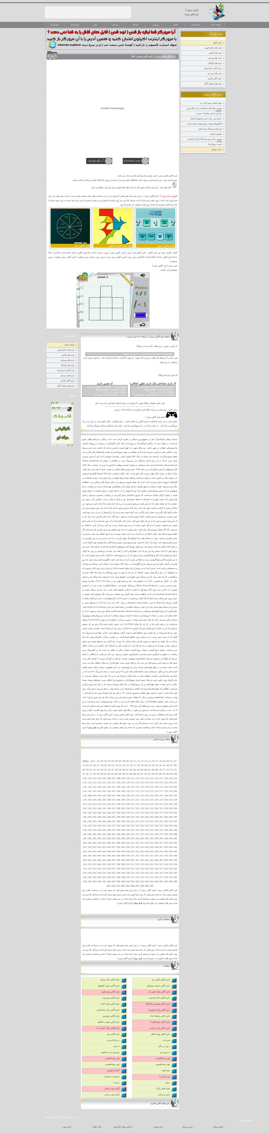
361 (85, 834)
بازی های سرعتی (214, 73)
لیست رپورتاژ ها (215, 144)
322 (89, 826)
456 (156, 852)
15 (149, 761)
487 (113, 860)
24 (87, 765)
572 (137, 877)
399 (170, 839)
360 (175, 830)
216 (156, 800)
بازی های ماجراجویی (213, 48)
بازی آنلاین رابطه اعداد (160, 1016)
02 (102, 761)
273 (142, 813)
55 (105, 770)
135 (151, 783)
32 (116, 765)
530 (128, 869)
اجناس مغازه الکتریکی (122, 1127)
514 (147, 864)
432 (137, 847)
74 (175, 770)
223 (94, 804)
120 (175, 778)
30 (109, 765)
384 (99, 839)
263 (94, 813)
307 (113, 821)
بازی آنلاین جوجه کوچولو (108, 985)
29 (105, 765)
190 (128, 796)
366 (109, 834)
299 (170, 817)
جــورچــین (165, 1052)
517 (161, 864)
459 (170, 852)
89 (135, 774)
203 (94, 800)
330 (128, 826)
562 (89, 877)
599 (170, 882)
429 (123, 847)
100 (175, 774)
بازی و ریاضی (164, 1094)
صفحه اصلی (216, 25)
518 (166, 864)
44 (160, 765)
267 (113, 813)
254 (147, 808)
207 (113, 800)
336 (156, 826)
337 (161, 826)
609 (147, 886)
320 (175, 821)
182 (89, 796)
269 (123, 813)
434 (147, 847)
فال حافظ (97, 1127)
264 (99, 813)
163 (94, 791)
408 (118, 843)
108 (118, 778)
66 (146, 770)
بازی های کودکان (215, 63)
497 (161, 860)
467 (113, 856)
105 (104, 778)
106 (109, 778)
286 (109, 817)
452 (137, 852)
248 (118, 808)
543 (94, 873)
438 (166, 847)
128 (118, 783)
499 (170, 860)
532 (137, 869)
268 (118, 813)
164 (99, 791)
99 (171, 774)
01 (98, 761)
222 (89, 804)
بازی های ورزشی (215, 58)
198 (166, 796)
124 (99, 783)
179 (170, 791)
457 (161, 852)
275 (151, 813)
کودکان (135, 25)
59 (120, 770)
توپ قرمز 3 (164, 1076)
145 (104, 787)
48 (175, 765)
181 (85, 796)
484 (99, 860)
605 (128, 886)
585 (104, 882)
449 (123, 852)
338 (166, 826)
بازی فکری (74, 25)
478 (166, 856)
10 (131, 761)
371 (132, 834)
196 (156, 796)
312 (137, 821)
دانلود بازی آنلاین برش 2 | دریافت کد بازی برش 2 (148, 336)
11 (135, 761)
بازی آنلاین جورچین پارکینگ (157, 1003)
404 (99, 843)
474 (147, 856)
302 (89, 821)
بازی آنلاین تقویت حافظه (108, 1022)
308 (118, 821)
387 (113, 839)
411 (132, 843)
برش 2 (116, 1082)
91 (142, 774)
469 (123, 856)
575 (151, 877)
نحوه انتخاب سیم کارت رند (211, 103)
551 (132, 873)
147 (113, 787)
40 (146, 765)
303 (94, 821)
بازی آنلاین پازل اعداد (110, 1003)
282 (89, 817)
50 (87, 770)
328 (118, 826)
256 (156, 808)
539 (170, 869)
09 (127, 761)
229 (123, 804)
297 (161, 817)
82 (109, 774)
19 (164, 761)
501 (85, 864)
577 (161, 877)
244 (99, 808)
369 (123, 834)
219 (170, 800)
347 (113, 830)
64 (138, 770)
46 (168, 765)
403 (94, 843)
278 (166, 813)
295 (151, 817)
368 (118, 834)
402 (89, 843)
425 (104, 847)
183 (94, 796)
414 (147, 843)
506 (109, 864)
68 (153, 770)
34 (124, 765)
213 (142, 800)
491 (132, 860)
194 (147, 796)
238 (166, 804)
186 (109, 796)
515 (151, 864)
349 (123, 830)
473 (142, 856)
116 (156, 778)
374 (147, 834)
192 (137, 796)
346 (109, 830)
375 (151, 834)
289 (123, 817)
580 (175, 877)
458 (166, 852)
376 (156, 834)
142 (89, 787)
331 (132, 826)
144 (99, 787)
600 (175, 882)
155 (151, 787)
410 (128, 843)
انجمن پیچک (218, 1127)
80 (102, 774)
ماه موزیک (157, 1127)
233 (142, 804)
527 (113, 869)
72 (168, 770)
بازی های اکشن (215, 53)
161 (85, 791)
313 (142, 821)
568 (118, 877)
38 (138, 765)
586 (109, 882)
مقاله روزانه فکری (161, 739)
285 (104, 817)
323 (94, 826)
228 (118, 804)
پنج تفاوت (165, 1070)
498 (166, 860)
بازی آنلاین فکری (215, 78)
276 (156, 813)
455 (151, 852)
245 (104, 808)
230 (128, 804)
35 (127, 765)
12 (138, 761)
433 (142, 847)
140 (175, 783)
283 (94, 817)
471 (132, 856)
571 (132, 877)
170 (128, 791)
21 (171, 761)
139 (170, 783)
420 (175, 843)
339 (170, 826)
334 (147, 826)
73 (171, 770)
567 (113, 877)
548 (118, 873)
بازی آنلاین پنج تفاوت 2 (160, 1022)
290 (128, 817)
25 (91, 765)
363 (94, 834)
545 (104, 873)
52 (95, 770)
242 (89, 808)
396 (156, 839)
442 (89, 852)
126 (109, 783)
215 (151, 800)
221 (85, 804)
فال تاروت (66, 1127)
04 (109, 761)
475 (151, 856)
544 (99, 873)
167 (113, 791)
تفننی (95, 25)
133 (142, 783)
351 (132, 830)
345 (104, 830)
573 (142, 877)
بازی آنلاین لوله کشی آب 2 (107, 1028)
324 (99, 826)
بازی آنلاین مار (113, 1034)
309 (123, 821)
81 (105, 774)
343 (94, 830)
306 (109, 821)
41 (149, 765)
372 (137, 834)
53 (98, 770)
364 (99, 834)
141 (85, 787)
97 (164, 774)
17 (157, 761)
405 (104, 843)
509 (123, 864)
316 (156, 821)
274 (147, 813)
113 (142, 778)
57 (113, 770)
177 (161, 791)
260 (175, 808)
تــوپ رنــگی (164, 1046)
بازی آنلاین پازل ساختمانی (107, 1010)
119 (170, 778)
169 (123, 791)
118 (166, 778)
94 (153, 774)
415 (151, 843)
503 (94, 864)
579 (170, 877)
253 (142, 808)
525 (104, 869)
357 (161, 830)
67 (149, 770)
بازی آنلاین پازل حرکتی (159, 1028)
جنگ (157, 474)
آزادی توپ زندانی (111, 1088)
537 (161, 869)
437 (161, 847)
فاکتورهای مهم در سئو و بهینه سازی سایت (204, 123)
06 (116, 761)
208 (118, 800)
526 (109, 869)
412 (137, 843)
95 (157, 774)
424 (99, 847)
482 (89, 860)
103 (94, 778)
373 (142, 834)
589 (123, 882)
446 (109, 852)
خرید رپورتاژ (217, 149)
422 (89, 847)
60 (124, 770)
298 (166, 817)
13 (142, 761)
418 (166, 843)
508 (118, 864)
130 (128, 783)
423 (94, 847)
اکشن (175, 25)
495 (151, 860)
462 (89, 856)
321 (85, 826)
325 (104, 826)
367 (113, 834)
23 (84, 765)
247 (113, 808)
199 (170, 796)
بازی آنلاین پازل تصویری (159, 1010)
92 (146, 774)
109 (123, 778)
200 (175, 796)
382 (89, 839)
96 (160, 774)
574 (147, 877)
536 (156, 869)
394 (147, 839)
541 (85, 873)
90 (138, 774)
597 (161, 882)
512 (137, 864)
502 (89, 864)
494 (147, 860)
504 (99, 864)
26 (95, 765)
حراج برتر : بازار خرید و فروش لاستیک (206, 118)
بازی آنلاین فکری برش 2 (123, 715)
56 (109, 770)
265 (104, 813)
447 (113, 852)
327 (113, 826)
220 (175, 800)
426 (109, 847)
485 (104, 860)
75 (83, 774)
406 (109, 843)
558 (166, 873)
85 (120, 774)
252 (137, 808)
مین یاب (166, 1040)
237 (161, 804)
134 (147, 783)
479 (170, 856)
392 (137, 839)
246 (109, 808)
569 (123, 877)
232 (137, 804)
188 (118, 796)
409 (123, 843)
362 (89, 834)
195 (151, 796)
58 (116, 770)
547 (113, 873)
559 (170, 873)
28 (102, 765)
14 (146, 761)
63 (135, 770)
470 (128, 856)
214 (147, 800)
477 (161, 856)
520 (175, 864)
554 (147, 873)
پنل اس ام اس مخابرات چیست (209, 113)
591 (132, 882)
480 (175, 856)
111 (132, 778)
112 (137, 778)
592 (137, 882)
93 (149, 774)
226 (109, 804)
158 (166, 787)
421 (85, 847)
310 (128, 821)
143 (94, 787)
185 (104, 796)
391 (132, 839)
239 (170, 804)
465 (104, 856)
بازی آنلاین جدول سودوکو (158, 985)
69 (157, 770)
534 (147, 869)
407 (113, 843)
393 (142, 839)
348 (118, 830)
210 (128, 800)
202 (89, 800)
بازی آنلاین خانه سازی (109, 979)
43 (157, 765)
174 (147, 791)
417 (161, 843)
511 (132, 864)
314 (147, 821)
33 (120, 765)
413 (142, 843)
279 (170, 813)
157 (161, 787)
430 (128, 847)
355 (151, 830)
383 (94, 839)
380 (175, 834)
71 (164, 770)
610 (151, 886)
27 (98, 765)
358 (166, 830)
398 (166, 839)
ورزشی (155, 25)
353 (142, 830)
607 (137, 886)
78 (94, 774)
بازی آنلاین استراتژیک (213, 68)
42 (153, 765)
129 (123, 783)
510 (128, 864)
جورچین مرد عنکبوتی (109, 1052)
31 (113, 765)
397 (161, 839)
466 (109, 856)
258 (166, 808)
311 (132, 821)
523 (94, 869)
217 (161, 800)
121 (85, 783)
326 (109, 826)
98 (168, 774)
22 (175, 761)
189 (123, 796)
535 (151, 869)
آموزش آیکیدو (216, 134)
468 (118, 856)
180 (175, 791)
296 (156, 817)
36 (131, 765)
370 (128, 834)
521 (85, 869)
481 (85, 860)
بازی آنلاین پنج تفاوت (110, 991)
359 (170, 830)
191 (132, 796)
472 (137, 856)
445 (104, 852)
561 (85, 877)
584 (99, 882)
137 (161, 783)
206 (109, 800)
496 (156, 860)
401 (85, 843)
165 (104, 791)
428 (118, 847)
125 (104, 783)
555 (151, 873)
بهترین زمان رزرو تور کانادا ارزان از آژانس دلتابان (204, 140)
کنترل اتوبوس (113, 1070)
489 (123, 860)
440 (175, 847)
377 (161, 834)
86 (124, 774)
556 (156, 873)
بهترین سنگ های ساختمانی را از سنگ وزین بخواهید (204, 109)
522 (89, 869)
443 (94, 852)
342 (89, 830)
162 (89, 791)
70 (160, 770)
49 (84, 770)
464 (99, 856)
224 (99, 804)
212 (137, 800)
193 (142, 796)
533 (142, 869)
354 (147, 830)
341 (85, 830)
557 (161, 873)
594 (147, 882)
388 (118, 839)
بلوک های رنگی (163, 1088)
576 (156, 877)
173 (142, 791)
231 (132, 804)
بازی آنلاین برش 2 (191, 14)
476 (156, 856)
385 (104, 839)
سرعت (115, 25)
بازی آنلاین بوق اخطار (160, 1034)
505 (104, 864)
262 (89, 813)
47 (171, 765)
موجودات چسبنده (111, 1076)
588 (118, 882)
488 (118, 860)
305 (104, 821)
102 (89, 778)
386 (109, 839)
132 (137, 783)
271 (132, 813)
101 (85, 778)
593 (142, 882)
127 (113, 783)
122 (89, 783)
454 (147, 852)
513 (142, 864)
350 (128, 830)
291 (132, 817)
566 (109, 877)
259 (170, 808)
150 (128, 787)
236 (156, 804)
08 (124, 761)
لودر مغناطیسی (162, 1058)
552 (137, 873)
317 (161, 821)
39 (142, 765)
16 (153, 761)
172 (137, 791)
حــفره (116, 1046)
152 (137, 787)
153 (142, 787)
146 (109, 787)
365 (104, 834)
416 (156, 843)
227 (113, 804)
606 (132, 886)
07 (120, 761)
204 (99, 800)
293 (142, 817)
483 (94, 860)
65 (142, 770)
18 (160, 761)
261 (85, 813)
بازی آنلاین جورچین (111, 997)
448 (118, 852)
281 (85, 817)
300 (175, 817)
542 (89, 873)
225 (104, 804)
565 (104, 877)
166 (109, 791)
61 (127, 770)
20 (168, 761)
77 (91, 774)
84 (116, 774)
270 (128, 813)
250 (128, 808)
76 (87, 774)
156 (156, 787)
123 (94, 783)
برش (167, 1082)
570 (128, 877)
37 (135, 765)
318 (166, 821)
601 (109, 886)
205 (104, 800)
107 (113, 778)
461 (85, 856)
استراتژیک (55, 25)
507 (113, 864)
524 (99, 869)
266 (109, 813)
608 (142, 886)
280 (175, 813)
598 (166, 882)
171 (132, 791)
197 (161, 796)
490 (128, 860)
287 (113, 817)
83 (113, 774)
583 (94, 882)
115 (151, 778)
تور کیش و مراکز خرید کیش (210, 129)
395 (151, 839)
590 (128, 882)
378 (166, 834)
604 (123, 886)
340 (175, 826)
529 (123, 869)
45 (164, 765)
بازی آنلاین (217, 42)
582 (89, 882)
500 (175, 860)
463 (94, 856)
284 (99, 817)
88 (131, 774)
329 (123, 826)
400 (175, 839)
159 (170, 787)
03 (105, 761)
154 (147, 787)
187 (113, 796)
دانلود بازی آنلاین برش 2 (155, 417)
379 (170, 834)
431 (132, 847)
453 (142, 852)
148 (118, 787)
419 (170, 843)
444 (99, 852)
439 (170, 847)
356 (156, 830)
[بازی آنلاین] (155, 248)
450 (128, 852)
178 (166, 791)
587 (113, 882)
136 (156, 783)
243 (94, 808)
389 (123, 839)
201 (85, 800)
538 (166, 869)
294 (147, 817)
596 (156, 882)
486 (109, 860)
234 (147, 804)
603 (118, 886)
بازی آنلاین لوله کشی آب (159, 991)
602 (113, 886)
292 (137, 817)
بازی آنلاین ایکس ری (161, 979)
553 (142, 873)
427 (113, 847)
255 (151, 808)
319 (170, 821)
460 (175, 852)
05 (113, 761)
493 (142, 860)
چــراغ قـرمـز (113, 1040)
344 (99, 830)
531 (132, 869)
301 (85, 821)
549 (123, 873)
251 (132, 808)
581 (85, 882)
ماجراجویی (195, 25)
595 (151, 882)
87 (127, 774)
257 (161, 808)
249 (123, 808)
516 (156, 864)
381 (85, 839)
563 (94, 877)
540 (175, 869)
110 (128, 778)
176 (156, 791)
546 (109, 873)
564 (99, 877)
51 (91, 770)
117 (161, 778)
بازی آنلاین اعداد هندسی (159, 997)
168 (118, 791)
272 (137, 813)
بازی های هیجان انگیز (213, 83)
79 (98, 774)
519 (170, 864)
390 (128, 839)
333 (142, 826)
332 (137, 826)
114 (147, 778)
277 (161, 813)
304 (99, 821)
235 (151, 804)
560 (175, 873)
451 (132, 852)
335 (151, 826)
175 (151, 791)
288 (118, 817)
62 (131, 770)
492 (137, 860)
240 (175, 804)
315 (151, 821)
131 (132, 783)
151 (132, 787)
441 (85, 852)
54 (102, 770)
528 (118, 869)
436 (156, 847)
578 (166, 877)
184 (99, 796)
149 (123, 787)
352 (137, 830)
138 (166, 783)
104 (99, 778)
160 (175, 787)
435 (151, 847)
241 (85, 808)
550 (128, 873)
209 (123, 800)
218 (166, 800)
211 (132, 800)
